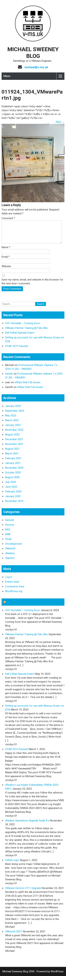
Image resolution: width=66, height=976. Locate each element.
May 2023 (10, 415)
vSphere (9, 558)
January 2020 (13, 496)
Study (8, 539)
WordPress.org (13, 591)
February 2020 (13, 491)
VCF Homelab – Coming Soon (22, 323)
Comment (8, 218)
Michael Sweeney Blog (33, 52)
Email (6, 256)
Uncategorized (13, 543)
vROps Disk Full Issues (27, 382)
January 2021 (13, 463)
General (9, 520)
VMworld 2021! (13, 931)
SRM (7, 534)
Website (6, 266)
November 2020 (14, 467)
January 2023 (13, 425)
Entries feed (12, 581)
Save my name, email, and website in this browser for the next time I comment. (32, 281)
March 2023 (12, 420)
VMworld (10, 548)
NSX (7, 529)
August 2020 (12, 477)
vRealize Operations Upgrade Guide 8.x (27, 820)
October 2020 (13, 472)
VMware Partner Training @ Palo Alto (26, 328)
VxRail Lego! (12, 860)
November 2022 (14, 429)
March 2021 (12, 453)
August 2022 (12, 434)
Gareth (9, 373)
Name (6, 247)
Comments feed (14, 586)
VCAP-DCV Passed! (16, 346)
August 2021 (12, 448)
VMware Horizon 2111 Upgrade (23, 888)
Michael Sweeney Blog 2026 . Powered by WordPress (33, 971)
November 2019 (14, 501)
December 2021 (14, 439)
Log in (8, 577)
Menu (6, 76)
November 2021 (14, 444)
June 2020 (11, 486)
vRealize (10, 553)
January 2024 (13, 406)
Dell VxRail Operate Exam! (19, 332)
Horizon (9, 524)
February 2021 (13, 458)
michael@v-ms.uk (36, 67)
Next (60, 121)
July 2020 (10, 482)
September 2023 (14, 410)
